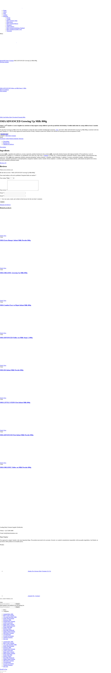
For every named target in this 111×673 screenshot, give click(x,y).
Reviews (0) (6, 143)
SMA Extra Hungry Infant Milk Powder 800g (15, 240)
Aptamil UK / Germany (34, 596)
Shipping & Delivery (8, 144)
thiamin (46, 155)
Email (2, 196)
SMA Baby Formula (8, 60)
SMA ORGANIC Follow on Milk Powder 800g (15, 467)
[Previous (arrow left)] (0, 672)
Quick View (3, 235)
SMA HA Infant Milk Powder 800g (11, 370)
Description (6, 141)
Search (17, 603)
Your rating (3, 178)
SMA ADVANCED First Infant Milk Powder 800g (16, 435)
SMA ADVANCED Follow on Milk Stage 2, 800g (13, 88)
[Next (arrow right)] (2, 672)
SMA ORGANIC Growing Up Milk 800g (13, 273)
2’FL (57, 129)
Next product (3, 91)
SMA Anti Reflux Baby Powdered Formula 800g (12, 117)
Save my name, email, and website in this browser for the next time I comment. (22, 199)
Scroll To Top (3, 669)
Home (1, 60)
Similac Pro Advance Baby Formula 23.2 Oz (39, 571)
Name (2, 193)
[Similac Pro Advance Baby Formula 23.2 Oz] (15, 571)
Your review (3, 190)
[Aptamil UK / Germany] (15, 596)
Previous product (4, 62)
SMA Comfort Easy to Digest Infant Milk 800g (15, 305)
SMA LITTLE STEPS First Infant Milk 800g (15, 402)
